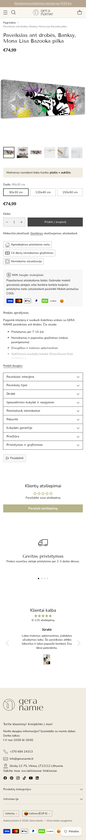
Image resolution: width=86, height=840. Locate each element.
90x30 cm (16, 192)
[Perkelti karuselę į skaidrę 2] (41, 578)
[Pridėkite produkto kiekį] (21, 222)
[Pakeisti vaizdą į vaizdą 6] (76, 152)
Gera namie (36, 820)
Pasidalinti (16, 458)
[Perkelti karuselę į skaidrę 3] (44, 578)
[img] (43, 616)
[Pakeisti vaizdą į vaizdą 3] (36, 152)
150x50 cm (70, 192)
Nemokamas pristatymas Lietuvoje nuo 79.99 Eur (43, 3)
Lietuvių (9, 813)
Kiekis (7, 214)
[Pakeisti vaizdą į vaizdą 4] (49, 152)
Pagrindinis (9, 23)
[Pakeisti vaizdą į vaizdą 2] (22, 152)
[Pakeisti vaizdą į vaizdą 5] (63, 152)
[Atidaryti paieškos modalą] (13, 12)
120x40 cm (43, 192)
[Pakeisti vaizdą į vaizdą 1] (8, 152)
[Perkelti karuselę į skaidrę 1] (38, 578)
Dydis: (14, 184)
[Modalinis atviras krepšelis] (79, 12)
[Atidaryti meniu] (5, 12)
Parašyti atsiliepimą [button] (43, 508)
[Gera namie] (43, 12)
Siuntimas (36, 233)
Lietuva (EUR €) (38, 813)
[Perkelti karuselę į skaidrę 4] (47, 578)
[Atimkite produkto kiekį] (7, 222)
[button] (8, 643)
